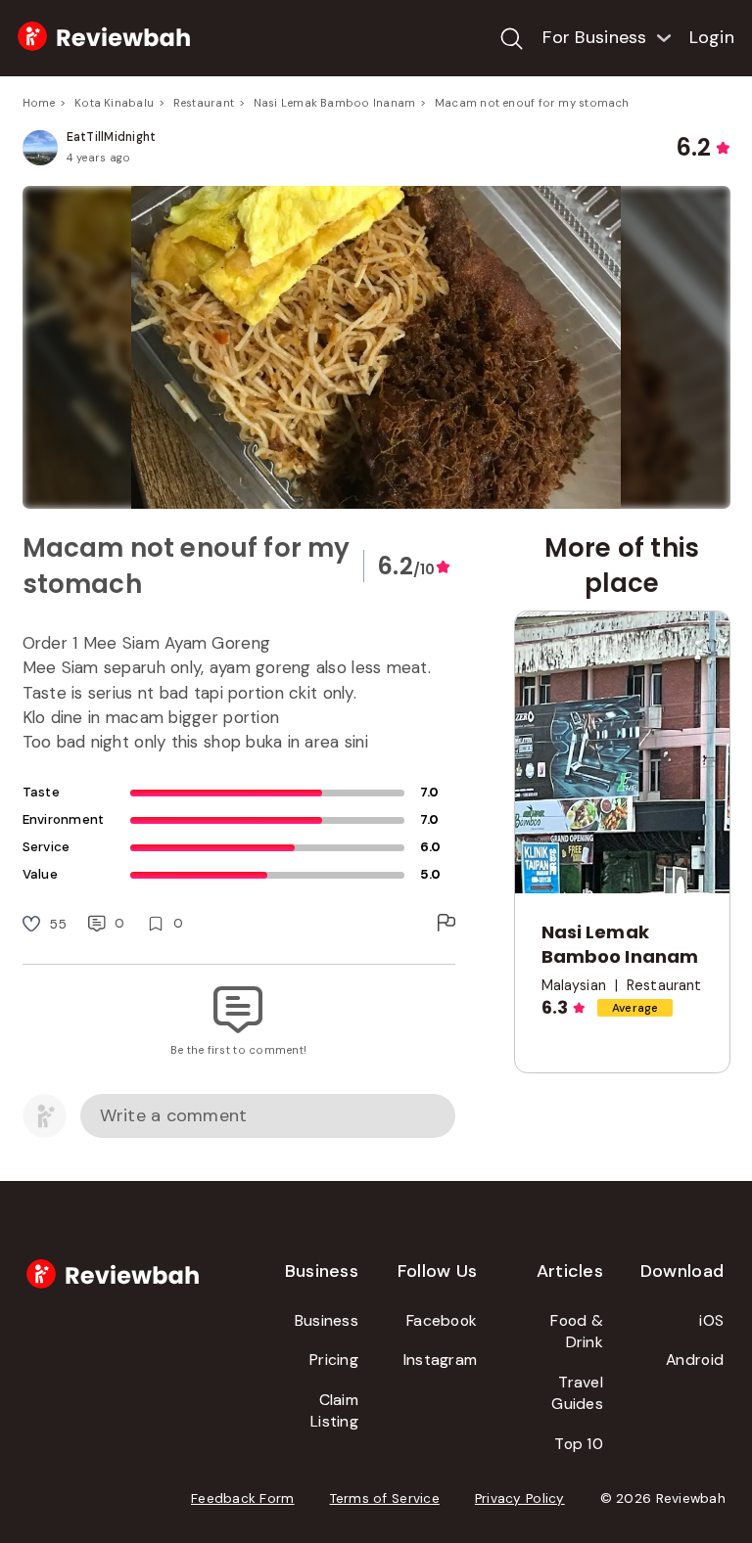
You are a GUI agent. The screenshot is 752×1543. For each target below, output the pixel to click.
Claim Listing (334, 1410)
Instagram (440, 1359)
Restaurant (203, 103)
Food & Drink (576, 1331)
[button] (376, 347)
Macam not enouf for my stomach (532, 103)
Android (695, 1359)
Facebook (441, 1320)
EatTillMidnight (112, 137)
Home (39, 103)
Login (711, 37)
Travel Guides (577, 1393)
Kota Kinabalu (114, 103)
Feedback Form (243, 1498)
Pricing (333, 1359)
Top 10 (578, 1443)
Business (326, 1320)
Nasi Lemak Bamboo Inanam (334, 103)
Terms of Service (385, 1498)
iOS (711, 1320)
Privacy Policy (520, 1498)
